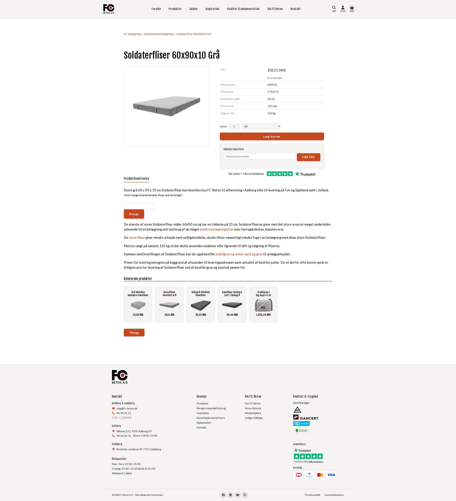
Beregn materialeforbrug (211, 408)
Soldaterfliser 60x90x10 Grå (193, 33)
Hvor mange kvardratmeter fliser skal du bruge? (153, 195)
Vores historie (253, 408)
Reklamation (203, 422)
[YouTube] (237, 495)
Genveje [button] (201, 396)
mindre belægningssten (217, 229)
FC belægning (132, 33)
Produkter (175, 9)
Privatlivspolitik (312, 495)
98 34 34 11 (123, 413)
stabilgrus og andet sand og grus (238, 254)
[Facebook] (223, 495)
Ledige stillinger (254, 417)
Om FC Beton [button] (253, 396)
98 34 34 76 (123, 435)
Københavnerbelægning (158, 33)
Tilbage (134, 332)
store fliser (137, 237)
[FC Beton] (109, 9)
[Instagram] (245, 495)
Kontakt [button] (117, 396)
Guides (194, 9)
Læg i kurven (271, 136)
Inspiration (212, 9)
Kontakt (296, 9)
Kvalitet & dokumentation (243, 9)
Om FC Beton (275, 9)
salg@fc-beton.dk (126, 408)
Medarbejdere (253, 413)
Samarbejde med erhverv (210, 417)
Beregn (134, 214)
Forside (156, 9)
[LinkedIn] (230, 495)
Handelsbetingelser (334, 495)
